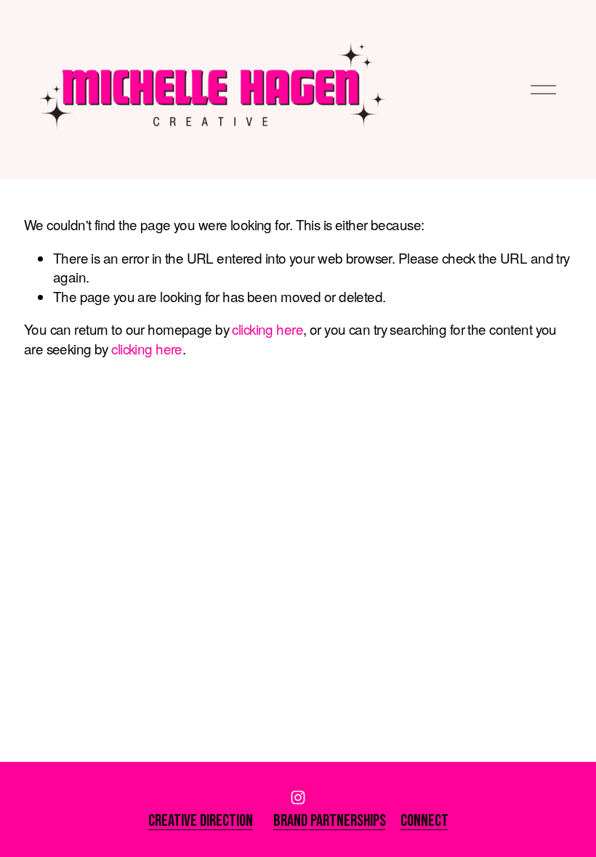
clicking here (267, 328)
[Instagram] (298, 797)
